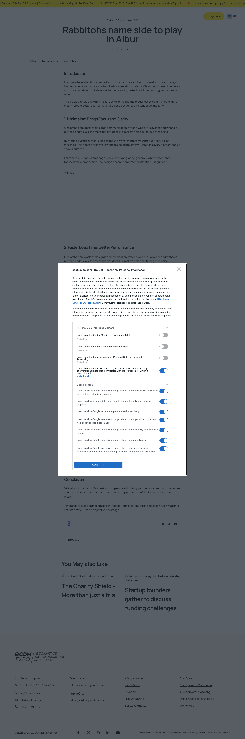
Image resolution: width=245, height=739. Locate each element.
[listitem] (122, 327)
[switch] (164, 335)
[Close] (180, 270)
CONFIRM (98, 465)
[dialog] (122, 369)
